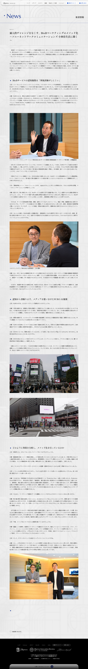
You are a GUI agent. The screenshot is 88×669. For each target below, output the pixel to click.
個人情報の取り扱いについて (45, 658)
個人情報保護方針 (36, 658)
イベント (43, 645)
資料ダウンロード (72, 3)
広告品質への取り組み (56, 658)
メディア (34, 3)
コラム (49, 645)
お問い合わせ (66, 645)
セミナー (40, 3)
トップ (28, 3)
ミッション (61, 3)
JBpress (6, 3)
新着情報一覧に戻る (17, 631)
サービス (37, 645)
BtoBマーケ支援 (53, 3)
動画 (46, 3)
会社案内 (29, 658)
